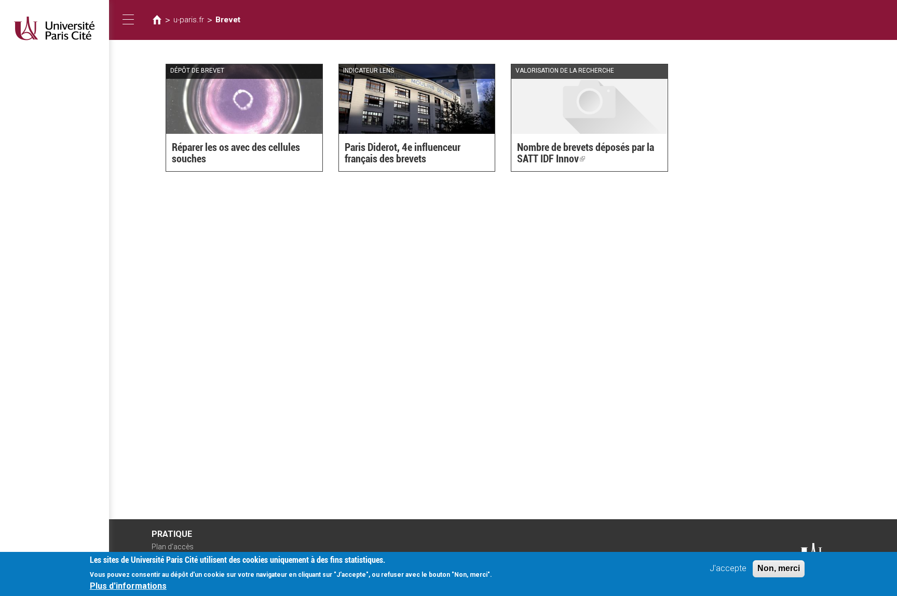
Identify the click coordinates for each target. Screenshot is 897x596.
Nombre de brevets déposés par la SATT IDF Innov (585, 153)
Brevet (227, 19)
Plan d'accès (173, 547)
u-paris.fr (188, 19)
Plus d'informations (128, 586)
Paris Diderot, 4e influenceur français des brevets (402, 153)
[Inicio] (54, 28)
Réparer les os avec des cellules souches (236, 153)
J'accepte (728, 568)
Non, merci (778, 568)
